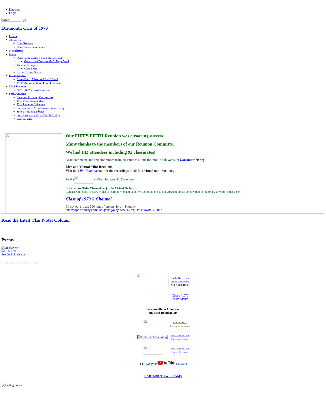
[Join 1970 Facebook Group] (152, 336)
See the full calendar (14, 254)
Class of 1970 (79, 198)
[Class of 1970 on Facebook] (152, 323)
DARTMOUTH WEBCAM (162, 376)
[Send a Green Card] (84, 179)
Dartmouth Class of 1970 (25, 28)
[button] (6, 247)
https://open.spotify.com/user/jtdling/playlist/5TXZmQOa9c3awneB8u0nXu (115, 210)
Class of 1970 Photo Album (180, 297)
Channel (104, 198)
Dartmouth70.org (192, 160)
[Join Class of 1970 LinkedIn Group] (152, 349)
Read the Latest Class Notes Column (36, 220)
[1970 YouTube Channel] (94, 199)
